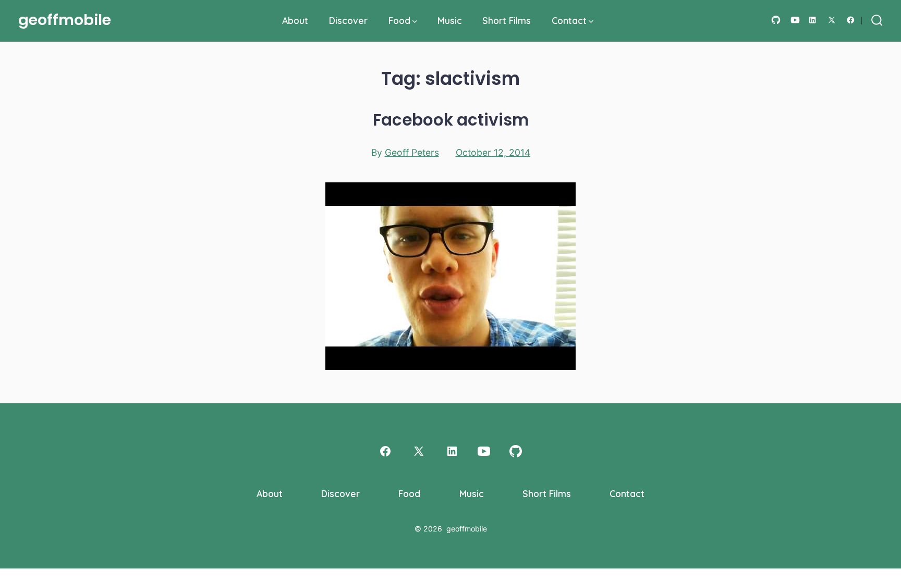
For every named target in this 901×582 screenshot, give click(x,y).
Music (449, 20)
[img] (414, 21)
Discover (348, 20)
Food (399, 20)
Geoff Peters (412, 152)
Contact (569, 20)
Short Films (506, 20)
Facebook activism (451, 119)
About (295, 20)
